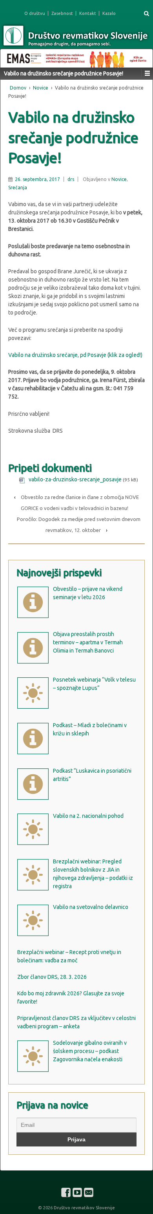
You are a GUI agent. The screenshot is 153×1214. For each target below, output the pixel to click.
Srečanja (17, 187)
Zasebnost (62, 13)
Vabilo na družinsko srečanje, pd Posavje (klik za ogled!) (75, 355)
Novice (40, 87)
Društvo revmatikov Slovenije (84, 1207)
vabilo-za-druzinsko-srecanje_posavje (75, 479)
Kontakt (87, 13)
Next (143, 56)
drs (70, 179)
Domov (18, 87)
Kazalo (109, 13)
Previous (10, 56)
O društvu (34, 13)
